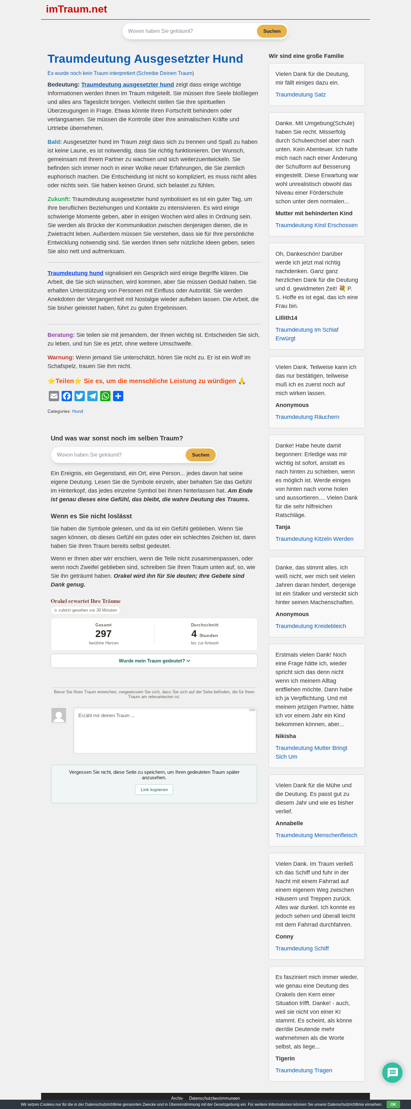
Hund (77, 411)
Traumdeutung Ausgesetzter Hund (145, 58)
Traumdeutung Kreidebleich (310, 626)
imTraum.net (76, 9)
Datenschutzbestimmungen (214, 1098)
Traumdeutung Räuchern (307, 417)
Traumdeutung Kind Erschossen (316, 225)
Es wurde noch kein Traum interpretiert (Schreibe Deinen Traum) (121, 73)
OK (393, 1104)
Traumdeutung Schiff (302, 948)
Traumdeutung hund (75, 273)
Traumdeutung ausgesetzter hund (127, 84)
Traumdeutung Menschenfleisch (316, 835)
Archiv (177, 1098)
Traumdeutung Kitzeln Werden (314, 539)
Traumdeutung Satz (300, 94)
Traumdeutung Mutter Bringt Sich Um (311, 752)
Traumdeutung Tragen (303, 1070)
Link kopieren (154, 789)
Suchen (272, 31)
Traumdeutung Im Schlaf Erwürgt (306, 334)
